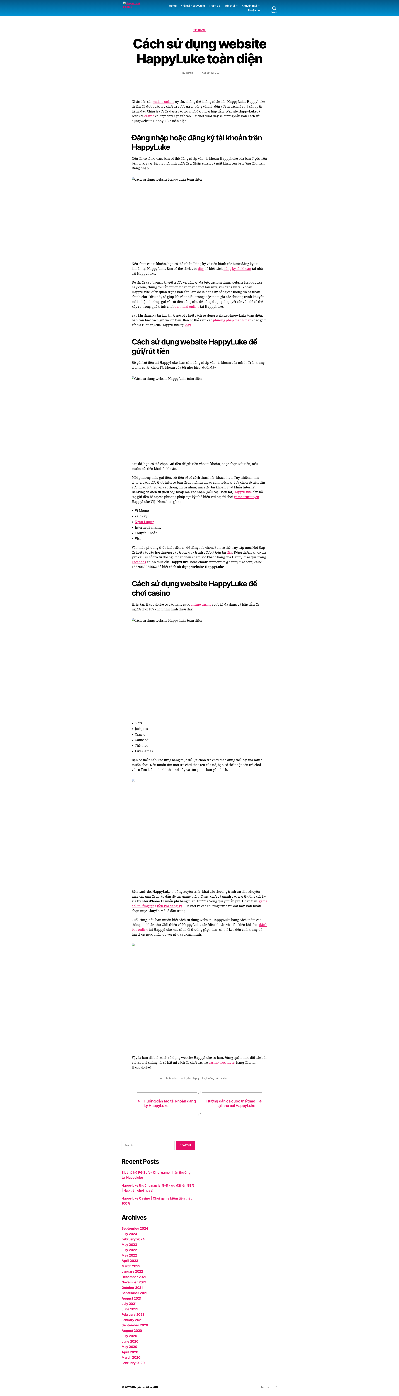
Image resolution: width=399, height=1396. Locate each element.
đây (201, 269)
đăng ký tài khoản (237, 269)
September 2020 (135, 1325)
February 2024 (133, 1239)
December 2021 (134, 1277)
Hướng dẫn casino (217, 1078)
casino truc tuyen (222, 1063)
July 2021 (129, 1304)
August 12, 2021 (211, 72)
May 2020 (129, 1347)
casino (149, 116)
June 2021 (130, 1309)
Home (173, 5)
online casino (201, 604)
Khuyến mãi (249, 5)
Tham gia (215, 5)
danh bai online (186, 307)
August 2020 (132, 1331)
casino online (163, 102)
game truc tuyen (246, 497)
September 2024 (135, 1228)
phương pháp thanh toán (232, 320)
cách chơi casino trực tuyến (175, 1078)
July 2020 (129, 1336)
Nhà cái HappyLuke (192, 5)
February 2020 (133, 1363)
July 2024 (129, 1234)
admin (189, 72)
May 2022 (129, 1255)
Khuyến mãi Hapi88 (145, 1387)
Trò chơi (229, 5)
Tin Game (254, 10)
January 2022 (132, 1271)
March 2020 (131, 1357)
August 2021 (131, 1298)
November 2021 (134, 1282)
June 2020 (130, 1341)
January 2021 (132, 1320)
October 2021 (132, 1288)
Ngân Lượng (144, 522)
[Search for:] (147, 1146)
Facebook (139, 562)
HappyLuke (243, 492)
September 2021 (134, 1293)
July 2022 (129, 1250)
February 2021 (133, 1314)
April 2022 (130, 1261)
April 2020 (130, 1352)
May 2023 (129, 1245)
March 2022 (131, 1266)
